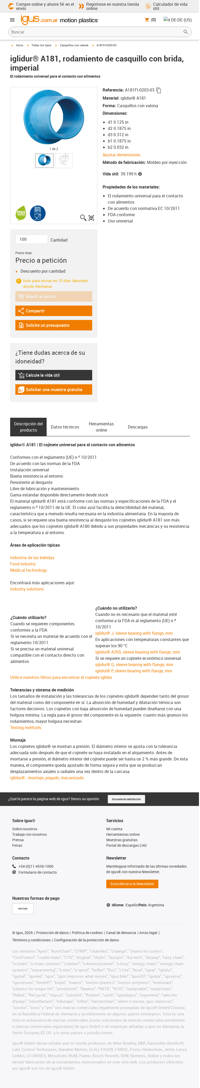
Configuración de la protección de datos (86, 939)
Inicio (19, 45)
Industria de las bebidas (32, 557)
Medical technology (28, 570)
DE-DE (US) (181, 20)
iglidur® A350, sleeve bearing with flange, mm (137, 652)
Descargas (138, 427)
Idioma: (125, 904)
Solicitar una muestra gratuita (50, 391)
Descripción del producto (28, 427)
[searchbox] (95, 32)
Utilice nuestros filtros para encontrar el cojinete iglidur (61, 677)
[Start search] (186, 32)
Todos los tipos (41, 45)
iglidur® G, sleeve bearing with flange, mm (134, 664)
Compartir (32, 312)
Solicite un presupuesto (44, 326)
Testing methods (25, 727)
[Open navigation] (12, 20)
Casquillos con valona (74, 45)
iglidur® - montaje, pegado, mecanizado (47, 778)
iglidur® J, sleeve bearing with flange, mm (134, 633)
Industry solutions (27, 589)
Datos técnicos (65, 427)
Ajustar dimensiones (121, 155)
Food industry (23, 564)
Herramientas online (101, 427)
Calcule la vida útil (45, 376)
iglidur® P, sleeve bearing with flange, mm (133, 671)
